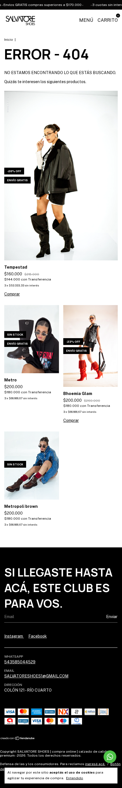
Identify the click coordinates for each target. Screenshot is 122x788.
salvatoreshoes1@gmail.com (36, 676)
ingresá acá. (95, 764)
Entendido (74, 778)
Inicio (8, 40)
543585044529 (19, 662)
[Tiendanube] (17, 738)
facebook (37, 636)
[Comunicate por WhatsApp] (110, 756)
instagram (14, 636)
